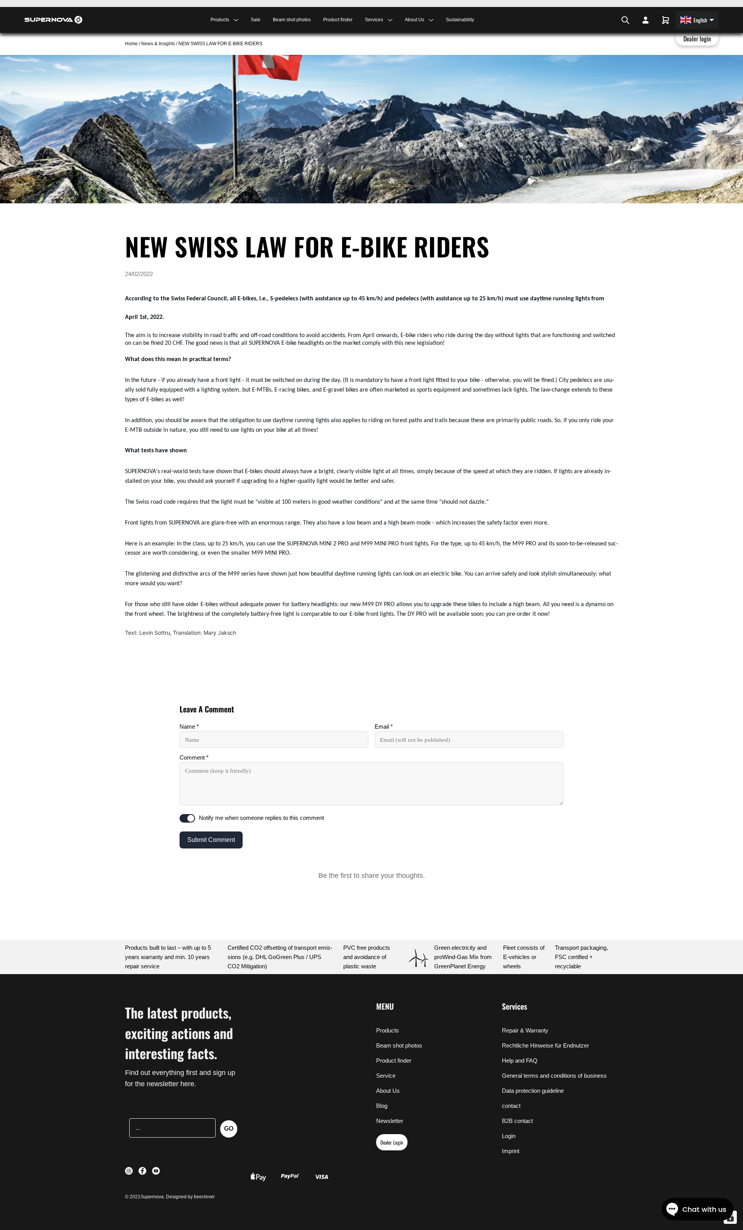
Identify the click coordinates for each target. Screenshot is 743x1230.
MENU (385, 1006)
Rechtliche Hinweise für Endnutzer (545, 1045)
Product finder (338, 19)
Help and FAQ (520, 1060)
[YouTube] (612, 20)
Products (387, 1030)
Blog (381, 1105)
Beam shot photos (292, 19)
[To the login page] (645, 20)
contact (511, 1105)
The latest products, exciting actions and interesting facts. (179, 1032)
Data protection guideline (533, 1090)
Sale (255, 19)
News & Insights (158, 43)
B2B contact (517, 1121)
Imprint (510, 1151)
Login (508, 1136)
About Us (388, 1090)
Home (132, 43)
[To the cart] (666, 20)
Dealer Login (391, 1142)
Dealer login (697, 38)
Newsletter (389, 1121)
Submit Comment (211, 839)
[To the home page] (53, 20)
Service (385, 1075)
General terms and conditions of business (554, 1075)
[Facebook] (606, 20)
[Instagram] (602, 20)
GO (228, 1128)
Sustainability (460, 19)
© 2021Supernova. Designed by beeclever (170, 1196)
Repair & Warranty (525, 1030)
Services (514, 1006)
